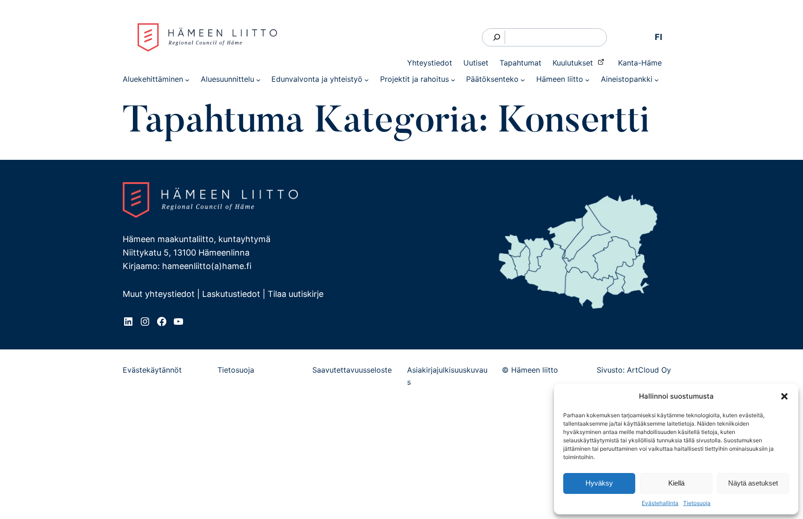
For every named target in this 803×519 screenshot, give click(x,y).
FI (658, 37)
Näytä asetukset (753, 483)
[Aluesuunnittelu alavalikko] (258, 79)
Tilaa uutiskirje (295, 294)
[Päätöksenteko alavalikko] (522, 79)
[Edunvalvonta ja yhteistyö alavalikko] (366, 79)
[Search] (497, 37)
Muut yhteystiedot (159, 294)
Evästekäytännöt (152, 369)
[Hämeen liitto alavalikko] (587, 79)
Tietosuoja (697, 502)
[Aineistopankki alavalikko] (656, 79)
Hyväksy (599, 483)
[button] (784, 396)
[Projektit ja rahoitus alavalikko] (453, 79)
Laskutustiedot (231, 294)
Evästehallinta (660, 502)
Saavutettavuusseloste (352, 369)
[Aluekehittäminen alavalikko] (187, 79)
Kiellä (676, 483)
